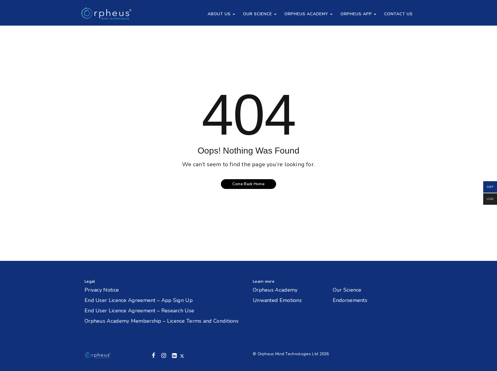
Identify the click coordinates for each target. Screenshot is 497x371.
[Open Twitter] (182, 355)
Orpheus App (357, 14)
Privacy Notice (102, 289)
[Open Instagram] (163, 355)
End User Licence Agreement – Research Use (139, 310)
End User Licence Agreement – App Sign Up (139, 300)
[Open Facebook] (154, 355)
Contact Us (398, 14)
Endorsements (350, 300)
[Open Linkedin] (174, 355)
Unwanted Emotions (277, 300)
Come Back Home (248, 184)
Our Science (258, 14)
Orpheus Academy (307, 14)
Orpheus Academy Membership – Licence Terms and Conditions (161, 321)
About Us (220, 14)
